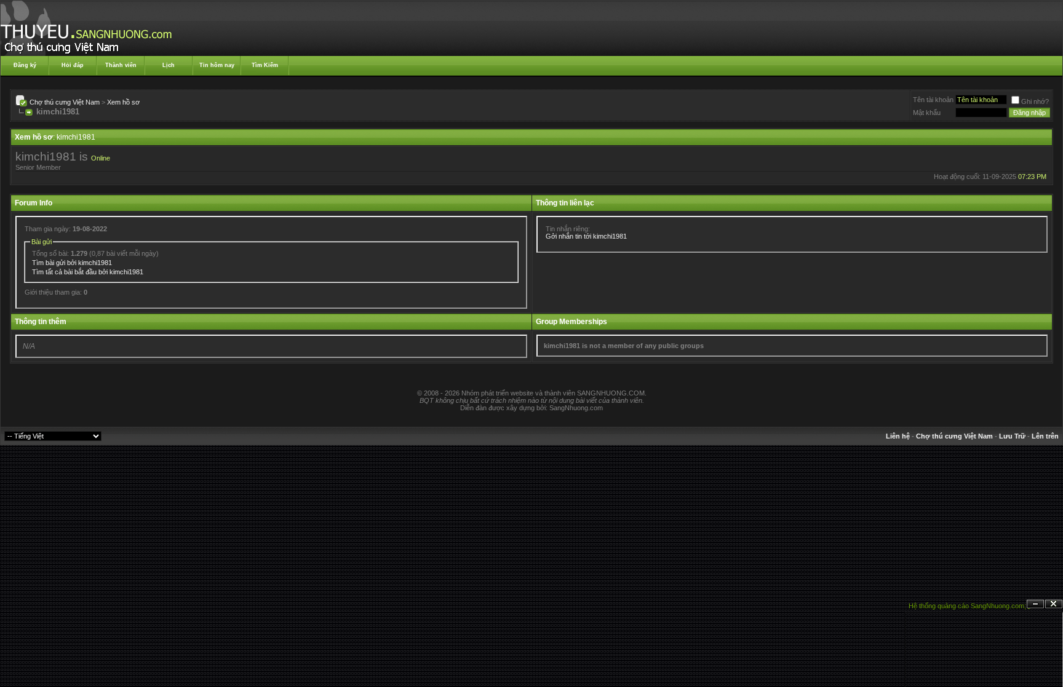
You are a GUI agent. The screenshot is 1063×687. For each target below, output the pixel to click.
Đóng (1054, 604)
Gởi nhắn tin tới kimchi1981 (586, 236)
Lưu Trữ (1012, 436)
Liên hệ (898, 436)
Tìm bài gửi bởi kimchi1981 (72, 262)
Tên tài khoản (933, 99)
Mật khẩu (927, 112)
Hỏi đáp (73, 65)
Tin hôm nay (216, 65)
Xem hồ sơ (123, 102)
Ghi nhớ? (1035, 101)
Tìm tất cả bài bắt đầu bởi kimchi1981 (87, 272)
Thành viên (121, 65)
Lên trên (1045, 436)
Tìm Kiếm (265, 65)
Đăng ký (25, 65)
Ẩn (1035, 604)
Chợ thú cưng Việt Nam (65, 102)
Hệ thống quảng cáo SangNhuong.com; (967, 606)
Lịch (168, 65)
